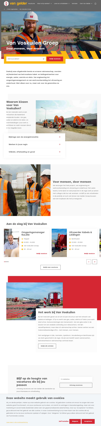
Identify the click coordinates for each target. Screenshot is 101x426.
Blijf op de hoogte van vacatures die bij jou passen (32, 382)
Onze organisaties (12, 9)
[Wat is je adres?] (43, 59)
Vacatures (31, 3)
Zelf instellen (64, 421)
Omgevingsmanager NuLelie (33, 233)
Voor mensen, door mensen (72, 181)
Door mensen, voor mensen (25, 48)
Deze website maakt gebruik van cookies (35, 398)
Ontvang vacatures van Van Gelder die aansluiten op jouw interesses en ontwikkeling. (36, 390)
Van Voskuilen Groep (25, 9)
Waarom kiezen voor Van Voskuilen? (17, 105)
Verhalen (74, 3)
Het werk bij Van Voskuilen (56, 312)
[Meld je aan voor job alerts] (95, 3)
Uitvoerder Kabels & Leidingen (80, 233)
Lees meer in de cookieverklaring (17, 422)
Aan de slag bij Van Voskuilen (26, 224)
